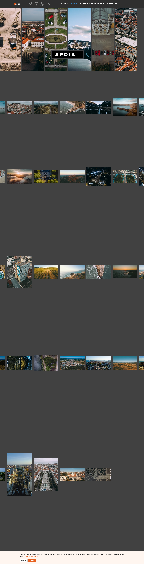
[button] (67, 54)
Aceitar (32, 560)
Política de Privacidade (31, 556)
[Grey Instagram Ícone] (36, 4)
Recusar (23, 560)
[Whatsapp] (42, 4)
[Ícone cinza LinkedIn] (48, 4)
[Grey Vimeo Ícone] (30, 4)
